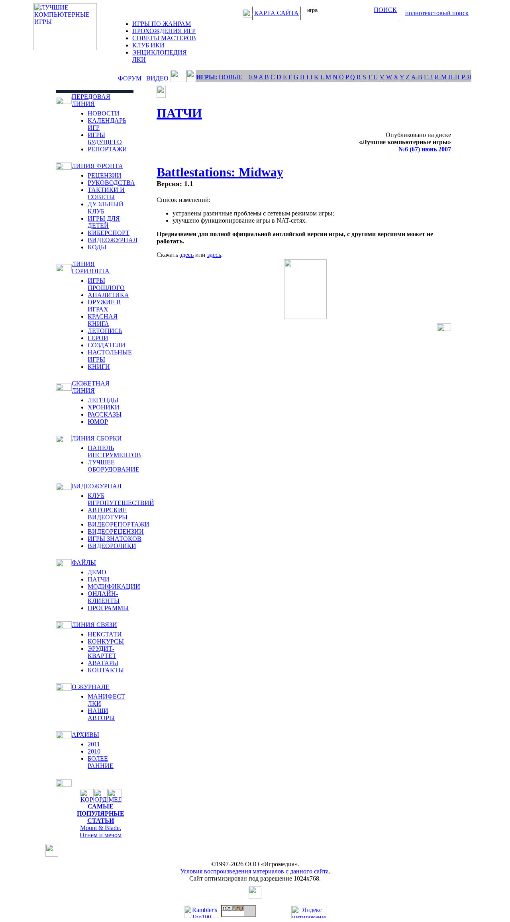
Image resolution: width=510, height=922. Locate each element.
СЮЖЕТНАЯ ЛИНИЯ (91, 387)
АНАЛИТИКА (108, 295)
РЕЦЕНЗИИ (105, 175)
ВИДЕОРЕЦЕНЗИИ (116, 531)
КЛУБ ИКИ (148, 45)
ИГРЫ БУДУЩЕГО (105, 138)
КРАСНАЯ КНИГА (103, 320)
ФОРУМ (129, 78)
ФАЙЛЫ (84, 562)
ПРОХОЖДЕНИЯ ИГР (164, 30)
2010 (94, 751)
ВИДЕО (157, 78)
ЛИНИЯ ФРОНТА (97, 165)
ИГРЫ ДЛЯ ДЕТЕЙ (104, 222)
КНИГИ (99, 366)
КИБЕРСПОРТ (108, 232)
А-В (416, 77)
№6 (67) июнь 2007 (424, 149)
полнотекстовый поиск (437, 13)
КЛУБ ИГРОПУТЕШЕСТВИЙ (121, 499)
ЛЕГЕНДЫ (103, 400)
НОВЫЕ (230, 77)
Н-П (454, 77)
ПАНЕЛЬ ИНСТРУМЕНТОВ (114, 451)
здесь (187, 254)
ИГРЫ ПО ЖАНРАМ (161, 23)
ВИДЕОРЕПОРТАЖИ (118, 524)
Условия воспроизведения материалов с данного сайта (254, 871)
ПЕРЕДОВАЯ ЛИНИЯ (91, 100)
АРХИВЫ (85, 734)
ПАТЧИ (99, 579)
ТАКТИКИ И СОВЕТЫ (106, 193)
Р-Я (466, 77)
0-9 (253, 77)
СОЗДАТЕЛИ (107, 345)
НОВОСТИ (104, 113)
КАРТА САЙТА (276, 13)
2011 (94, 744)
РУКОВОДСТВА (111, 182)
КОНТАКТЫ (106, 670)
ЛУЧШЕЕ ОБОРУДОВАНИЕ (113, 466)
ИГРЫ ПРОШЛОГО (106, 284)
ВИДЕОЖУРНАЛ (112, 240)
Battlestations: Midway (220, 172)
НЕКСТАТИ (105, 634)
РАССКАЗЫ (105, 414)
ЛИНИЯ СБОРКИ (97, 438)
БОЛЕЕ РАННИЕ (101, 762)
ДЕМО (97, 572)
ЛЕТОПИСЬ (105, 330)
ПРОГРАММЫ (108, 608)
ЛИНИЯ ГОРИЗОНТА (91, 267)
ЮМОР (98, 421)
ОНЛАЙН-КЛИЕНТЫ (104, 597)
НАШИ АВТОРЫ (101, 714)
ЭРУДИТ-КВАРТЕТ (102, 652)
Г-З (428, 77)
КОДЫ (97, 247)
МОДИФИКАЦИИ (114, 586)
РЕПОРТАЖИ (107, 149)
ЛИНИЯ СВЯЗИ (94, 624)
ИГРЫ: (206, 77)
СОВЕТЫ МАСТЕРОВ (164, 38)
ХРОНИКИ (104, 407)
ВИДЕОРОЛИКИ (112, 545)
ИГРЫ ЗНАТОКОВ (114, 538)
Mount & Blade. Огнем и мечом (101, 831)
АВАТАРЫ (103, 663)
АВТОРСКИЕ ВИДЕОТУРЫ (108, 514)
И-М (440, 77)
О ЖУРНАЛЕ (91, 686)
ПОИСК (385, 9)
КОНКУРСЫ (106, 641)
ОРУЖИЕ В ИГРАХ (104, 306)
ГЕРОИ (98, 338)
